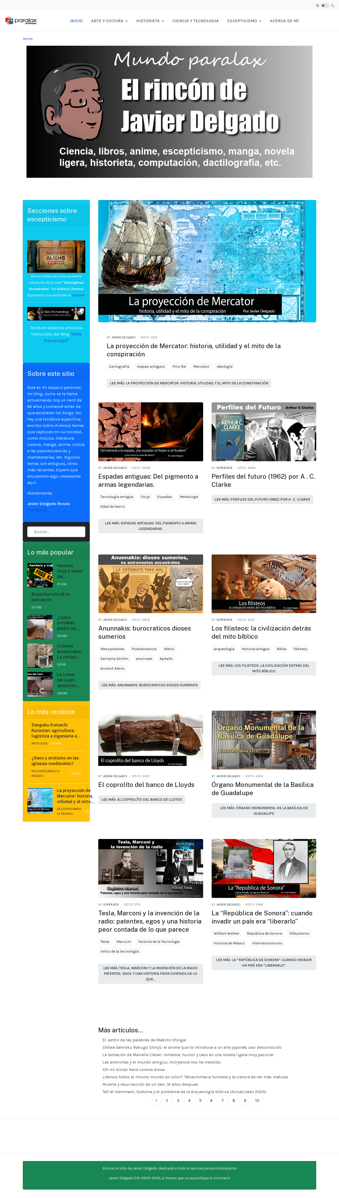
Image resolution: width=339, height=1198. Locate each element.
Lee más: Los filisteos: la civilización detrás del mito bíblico (263, 668)
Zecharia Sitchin (114, 658)
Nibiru (169, 649)
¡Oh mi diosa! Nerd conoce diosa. (133, 1069)
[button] (109, 20)
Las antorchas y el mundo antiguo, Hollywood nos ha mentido (161, 1062)
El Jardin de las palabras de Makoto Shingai (143, 1039)
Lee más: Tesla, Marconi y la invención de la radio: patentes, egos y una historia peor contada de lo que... (150, 973)
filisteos (300, 649)
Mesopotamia (112, 649)
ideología (225, 366)
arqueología (224, 649)
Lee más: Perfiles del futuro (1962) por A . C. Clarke (262, 499)
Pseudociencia (144, 649)
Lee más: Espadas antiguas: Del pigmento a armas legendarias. (151, 526)
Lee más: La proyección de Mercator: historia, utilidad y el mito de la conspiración (189, 383)
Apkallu (166, 658)
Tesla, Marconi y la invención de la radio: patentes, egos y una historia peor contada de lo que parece (150, 921)
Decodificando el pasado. (46, 773)
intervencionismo (267, 943)
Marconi (124, 941)
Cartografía (119, 366)
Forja (145, 497)
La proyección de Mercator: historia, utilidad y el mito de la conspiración (75, 796)
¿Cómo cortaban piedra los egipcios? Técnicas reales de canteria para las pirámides (67, 623)
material (77, 295)
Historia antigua (255, 649)
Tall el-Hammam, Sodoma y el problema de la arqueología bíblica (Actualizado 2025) (183, 1091)
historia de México (229, 943)
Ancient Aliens (112, 668)
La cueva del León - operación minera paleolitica (67, 680)
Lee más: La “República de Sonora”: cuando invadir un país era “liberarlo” (264, 963)
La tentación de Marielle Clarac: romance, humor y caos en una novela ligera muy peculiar (187, 1054)
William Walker (226, 933)
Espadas (164, 497)
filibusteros (299, 933)
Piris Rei (179, 366)
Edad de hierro (112, 506)
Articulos (40, 743)
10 (257, 1100)
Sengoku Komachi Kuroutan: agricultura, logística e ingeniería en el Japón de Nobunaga (55, 730)
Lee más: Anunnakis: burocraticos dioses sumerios (149, 685)
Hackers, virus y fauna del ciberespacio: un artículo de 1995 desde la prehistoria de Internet (70, 571)
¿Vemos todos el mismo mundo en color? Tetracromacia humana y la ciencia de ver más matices (194, 1076)
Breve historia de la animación (51, 597)
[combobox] (56, 531)
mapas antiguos (151, 366)
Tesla (104, 941)
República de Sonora (264, 933)
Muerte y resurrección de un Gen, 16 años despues (149, 1084)
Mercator (201, 366)
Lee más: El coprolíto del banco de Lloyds (141, 799)
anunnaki (144, 658)
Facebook (37, 509)
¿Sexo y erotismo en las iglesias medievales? (55, 761)
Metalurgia (189, 497)
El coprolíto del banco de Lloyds (146, 784)
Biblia (281, 649)
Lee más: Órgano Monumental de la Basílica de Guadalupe (264, 811)
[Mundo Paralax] (21, 20)
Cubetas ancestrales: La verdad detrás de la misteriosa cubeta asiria (69, 652)
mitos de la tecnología (119, 951)
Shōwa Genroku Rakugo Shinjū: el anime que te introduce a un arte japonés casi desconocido (191, 1047)
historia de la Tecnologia (159, 941)
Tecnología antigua (116, 497)
